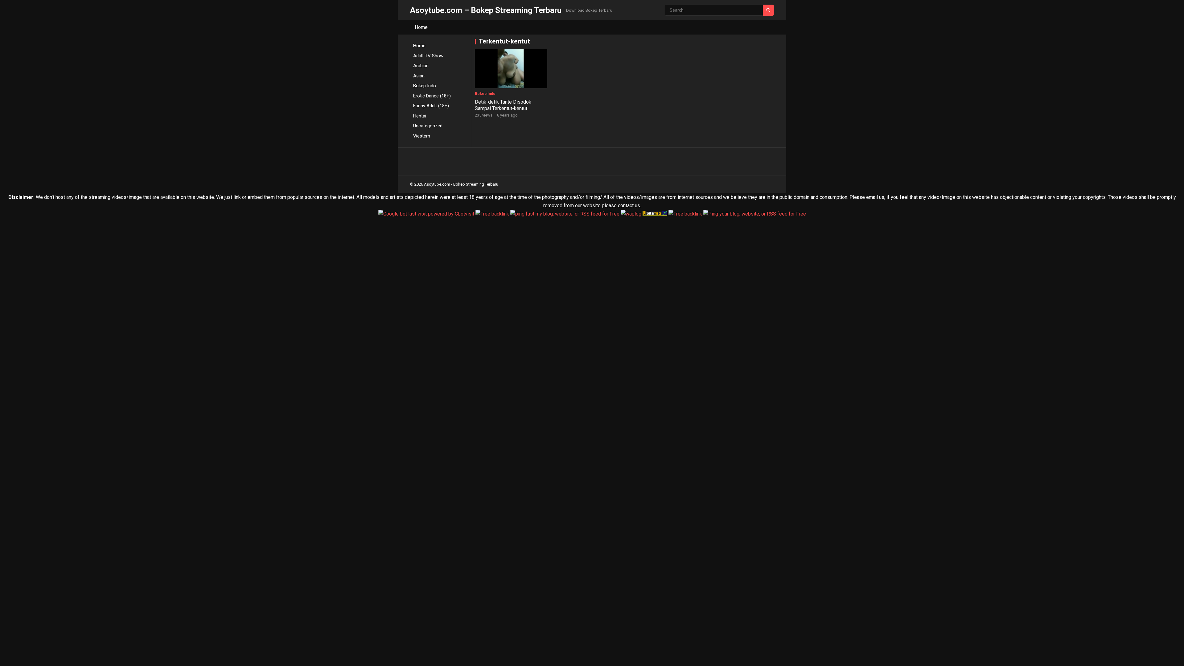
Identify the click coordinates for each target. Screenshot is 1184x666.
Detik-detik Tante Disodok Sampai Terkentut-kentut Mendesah (503, 108)
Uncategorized (427, 126)
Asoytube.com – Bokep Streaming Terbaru (485, 10)
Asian (419, 76)
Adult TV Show (428, 56)
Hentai (419, 116)
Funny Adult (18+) (431, 106)
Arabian (421, 65)
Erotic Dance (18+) (432, 96)
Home (421, 27)
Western (421, 136)
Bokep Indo (424, 85)
